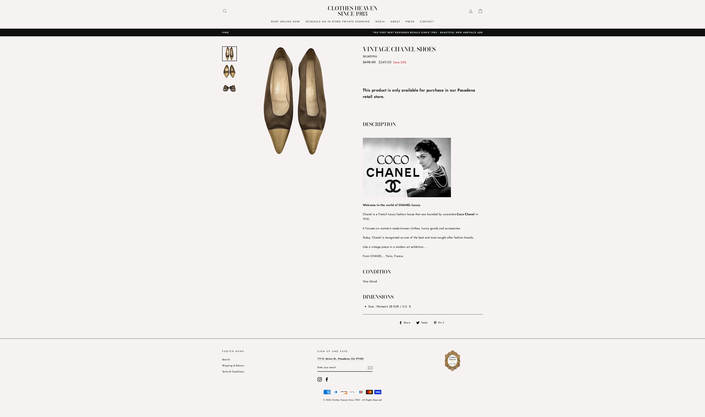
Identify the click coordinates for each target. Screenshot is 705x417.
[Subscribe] (370, 367)
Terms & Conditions (233, 371)
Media (380, 21)
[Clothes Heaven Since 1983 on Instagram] (319, 379)
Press (410, 21)
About (395, 21)
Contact (427, 21)
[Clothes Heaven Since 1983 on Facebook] (327, 379)
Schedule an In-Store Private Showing (338, 21)
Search (226, 359)
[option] (352, 32)
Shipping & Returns (233, 365)
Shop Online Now (285, 21)
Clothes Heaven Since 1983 (352, 11)
